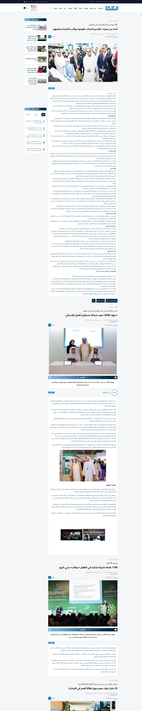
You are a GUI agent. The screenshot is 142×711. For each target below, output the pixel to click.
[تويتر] (29, 1)
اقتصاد (86, 8)
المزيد (55, 8)
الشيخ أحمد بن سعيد (111, 300)
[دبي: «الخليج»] (114, 393)
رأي (65, 8)
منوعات (70, 8)
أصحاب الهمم (100, 300)
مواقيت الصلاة (98, 1)
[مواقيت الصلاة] (25, 8)
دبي (94, 300)
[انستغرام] (26, 1)
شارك (53, 36)
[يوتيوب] (24, 1)
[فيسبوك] (31, 1)
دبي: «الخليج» (106, 392)
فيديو (60, 8)
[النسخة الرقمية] (34, 8)
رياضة (80, 8)
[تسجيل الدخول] (46, 2)
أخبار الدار (111, 21)
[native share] (49, 36)
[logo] (112, 8)
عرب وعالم (93, 8)
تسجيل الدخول (42, 2)
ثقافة (75, 8)
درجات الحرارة (92, 1)
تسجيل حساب (36, 2)
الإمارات (100, 8)
